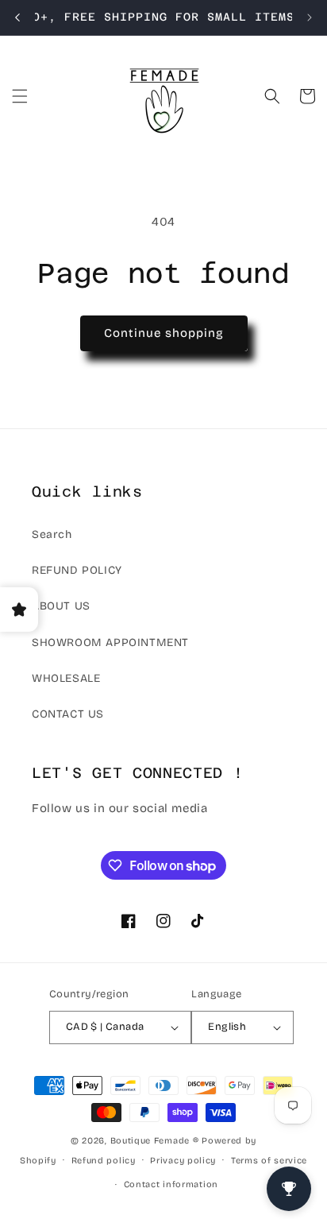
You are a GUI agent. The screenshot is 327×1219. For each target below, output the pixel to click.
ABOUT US (61, 606)
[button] (19, 96)
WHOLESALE (66, 678)
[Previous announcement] (17, 17)
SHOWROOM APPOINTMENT (110, 642)
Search (52, 534)
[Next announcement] (309, 17)
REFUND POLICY (77, 570)
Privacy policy (183, 1160)
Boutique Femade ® (154, 1141)
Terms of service (269, 1160)
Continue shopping (164, 333)
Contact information (171, 1184)
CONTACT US (68, 714)
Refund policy (103, 1160)
